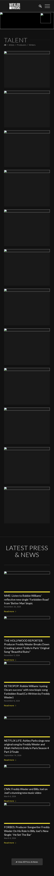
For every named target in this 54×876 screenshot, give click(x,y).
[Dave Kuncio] (27, 426)
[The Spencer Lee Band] (27, 267)
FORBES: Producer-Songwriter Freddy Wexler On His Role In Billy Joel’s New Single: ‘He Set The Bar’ (27, 830)
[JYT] (27, 69)
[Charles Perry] (27, 346)
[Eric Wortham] (27, 505)
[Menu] (46, 6)
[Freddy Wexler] (27, 188)
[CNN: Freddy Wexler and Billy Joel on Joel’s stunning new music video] (27, 774)
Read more (9, 611)
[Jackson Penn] (27, 386)
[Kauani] (27, 148)
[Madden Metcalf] (27, 109)
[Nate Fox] (27, 465)
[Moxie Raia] (27, 307)
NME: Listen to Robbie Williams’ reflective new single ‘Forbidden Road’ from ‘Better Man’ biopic (26, 599)
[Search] (39, 6)
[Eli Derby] (27, 227)
